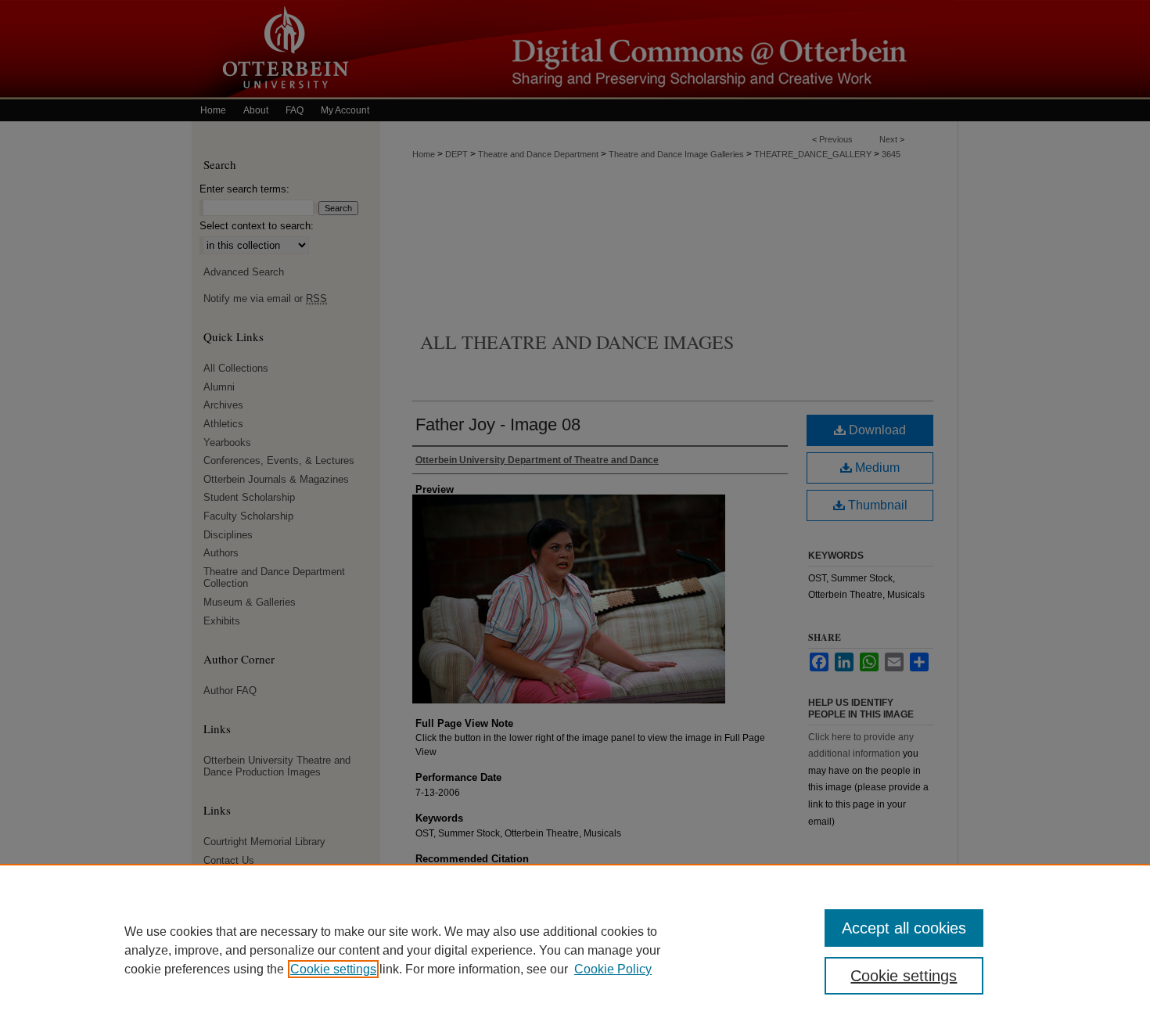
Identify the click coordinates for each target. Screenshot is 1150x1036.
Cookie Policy (613, 969)
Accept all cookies (904, 928)
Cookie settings (333, 969)
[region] (575, 950)
